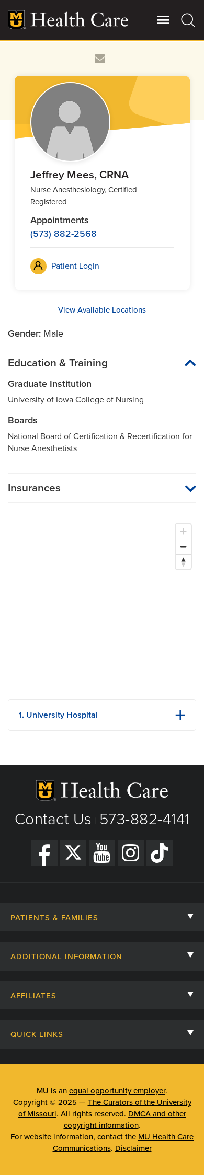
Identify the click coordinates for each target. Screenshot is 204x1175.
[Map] (102, 605)
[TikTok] (159, 853)
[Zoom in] (183, 531)
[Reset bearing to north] (183, 561)
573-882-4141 (144, 819)
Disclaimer (133, 1148)
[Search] (188, 19)
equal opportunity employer (117, 1091)
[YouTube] (102, 853)
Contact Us (53, 819)
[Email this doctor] (100, 58)
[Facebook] (44, 853)
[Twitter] (73, 853)
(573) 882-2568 (63, 233)
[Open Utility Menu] (163, 19)
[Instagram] (131, 853)
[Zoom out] (183, 546)
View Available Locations (102, 310)
